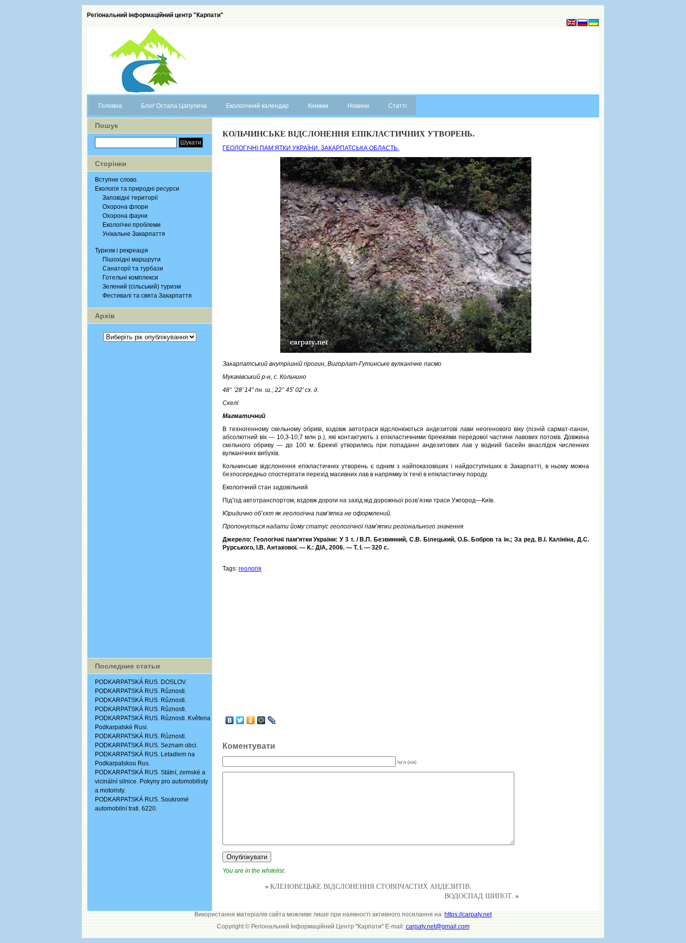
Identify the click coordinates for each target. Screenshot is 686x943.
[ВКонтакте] (229, 720)
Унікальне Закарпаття (133, 233)
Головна (110, 105)
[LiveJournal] (272, 720)
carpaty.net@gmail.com (438, 926)
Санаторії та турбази (132, 268)
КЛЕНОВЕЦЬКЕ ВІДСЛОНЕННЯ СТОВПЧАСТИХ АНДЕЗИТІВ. (371, 886)
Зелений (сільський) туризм (141, 286)
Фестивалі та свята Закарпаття (147, 295)
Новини (358, 105)
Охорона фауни (125, 215)
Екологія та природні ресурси (137, 188)
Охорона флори (125, 206)
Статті (397, 105)
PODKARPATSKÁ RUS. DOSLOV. (141, 682)
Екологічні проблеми (131, 224)
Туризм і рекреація (121, 250)
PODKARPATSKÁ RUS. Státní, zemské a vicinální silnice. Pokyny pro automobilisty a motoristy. (151, 781)
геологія (250, 568)
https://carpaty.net (468, 914)
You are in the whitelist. (253, 870)
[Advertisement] (149, 499)
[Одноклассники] (251, 720)
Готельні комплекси (130, 277)
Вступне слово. (116, 179)
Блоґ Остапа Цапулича (174, 105)
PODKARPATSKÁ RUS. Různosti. (140, 691)
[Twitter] (240, 720)
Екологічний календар (257, 105)
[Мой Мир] (261, 720)
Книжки (318, 105)
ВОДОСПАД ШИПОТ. (479, 895)
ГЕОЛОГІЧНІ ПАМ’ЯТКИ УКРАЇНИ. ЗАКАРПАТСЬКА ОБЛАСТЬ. (310, 148)
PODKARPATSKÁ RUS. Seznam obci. (146, 745)
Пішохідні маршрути (131, 259)
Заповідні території (130, 197)
